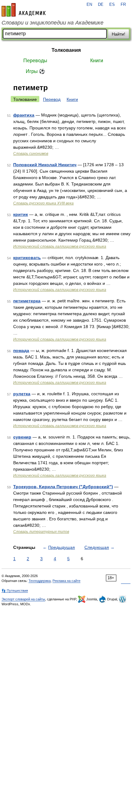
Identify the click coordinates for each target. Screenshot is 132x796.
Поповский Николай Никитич (44, 164)
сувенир (22, 436)
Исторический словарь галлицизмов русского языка (59, 246)
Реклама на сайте (66, 581)
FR (123, 4)
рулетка (21, 393)
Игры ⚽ (35, 71)
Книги (96, 60)
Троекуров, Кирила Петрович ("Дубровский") (63, 486)
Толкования (66, 50)
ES (112, 4)
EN (89, 4)
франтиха (23, 115)
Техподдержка (40, 581)
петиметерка (27, 300)
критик (20, 214)
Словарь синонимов (30, 153)
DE (100, 4)
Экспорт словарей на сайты (23, 599)
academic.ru (24, 10)
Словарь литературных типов (41, 532)
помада (21, 350)
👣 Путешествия (15, 590)
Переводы (35, 60)
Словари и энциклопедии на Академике (52, 23)
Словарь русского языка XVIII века (43, 203)
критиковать (27, 257)
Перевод (51, 99)
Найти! (118, 34)
